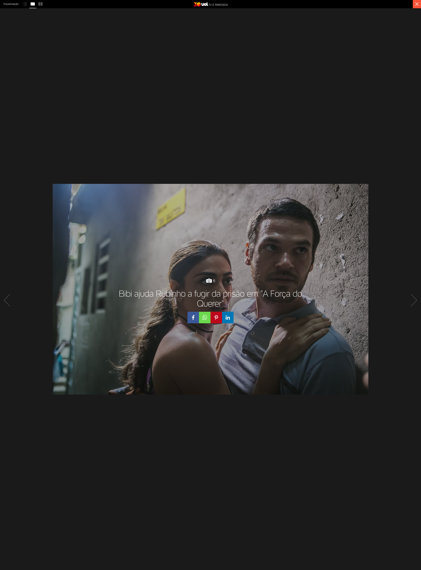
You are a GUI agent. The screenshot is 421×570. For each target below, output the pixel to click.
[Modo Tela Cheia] (33, 3)
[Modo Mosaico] (40, 3)
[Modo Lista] (25, 3)
